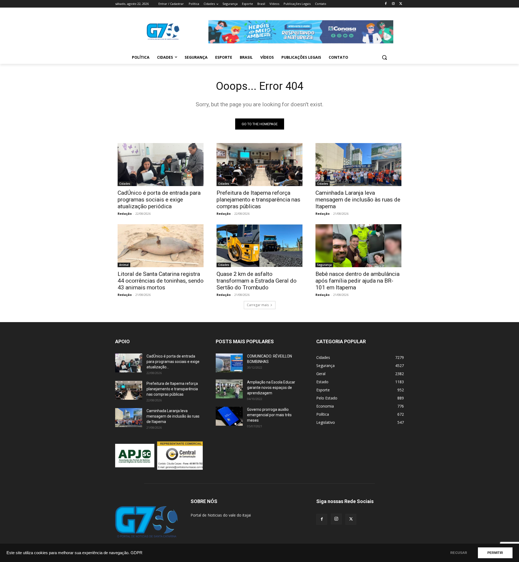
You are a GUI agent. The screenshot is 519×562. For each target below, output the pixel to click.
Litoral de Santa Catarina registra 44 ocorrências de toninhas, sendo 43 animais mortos (161, 281)
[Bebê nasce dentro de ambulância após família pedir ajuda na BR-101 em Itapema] (358, 245)
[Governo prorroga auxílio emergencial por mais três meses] (229, 416)
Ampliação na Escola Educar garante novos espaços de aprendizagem (271, 387)
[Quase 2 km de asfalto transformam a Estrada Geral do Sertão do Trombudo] (259, 245)
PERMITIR (495, 553)
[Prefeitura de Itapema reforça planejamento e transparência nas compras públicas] (259, 164)
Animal (124, 265)
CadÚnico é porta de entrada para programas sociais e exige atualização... (173, 361)
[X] (401, 4)
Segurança (324, 265)
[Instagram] (393, 4)
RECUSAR (458, 553)
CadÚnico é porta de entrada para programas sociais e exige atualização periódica (159, 200)
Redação (125, 213)
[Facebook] (386, 4)
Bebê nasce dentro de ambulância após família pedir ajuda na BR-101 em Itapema (357, 281)
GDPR (136, 553)
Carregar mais (258, 305)
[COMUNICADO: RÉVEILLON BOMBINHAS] (229, 362)
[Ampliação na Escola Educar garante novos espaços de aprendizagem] (229, 388)
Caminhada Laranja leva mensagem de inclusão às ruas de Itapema (357, 200)
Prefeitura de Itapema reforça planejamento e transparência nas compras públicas (258, 200)
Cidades (124, 184)
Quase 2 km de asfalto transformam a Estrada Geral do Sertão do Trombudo (257, 281)
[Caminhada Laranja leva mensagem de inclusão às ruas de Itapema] (358, 164)
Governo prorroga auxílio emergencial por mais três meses (269, 414)
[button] (384, 57)
